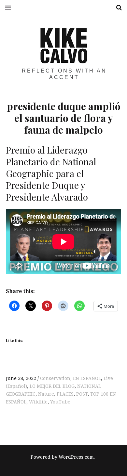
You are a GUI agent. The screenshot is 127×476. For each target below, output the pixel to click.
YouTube (60, 401)
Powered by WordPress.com (62, 457)
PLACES (65, 394)
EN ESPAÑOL (87, 378)
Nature (46, 394)
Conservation (55, 378)
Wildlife (38, 401)
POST (82, 394)
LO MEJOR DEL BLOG (52, 386)
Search (116, 7)
